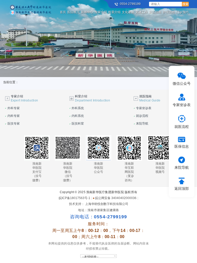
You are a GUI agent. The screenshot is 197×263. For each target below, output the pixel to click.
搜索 (185, 4)
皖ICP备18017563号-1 (74, 198)
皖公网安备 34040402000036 (115, 198)
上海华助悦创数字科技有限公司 (106, 204)
